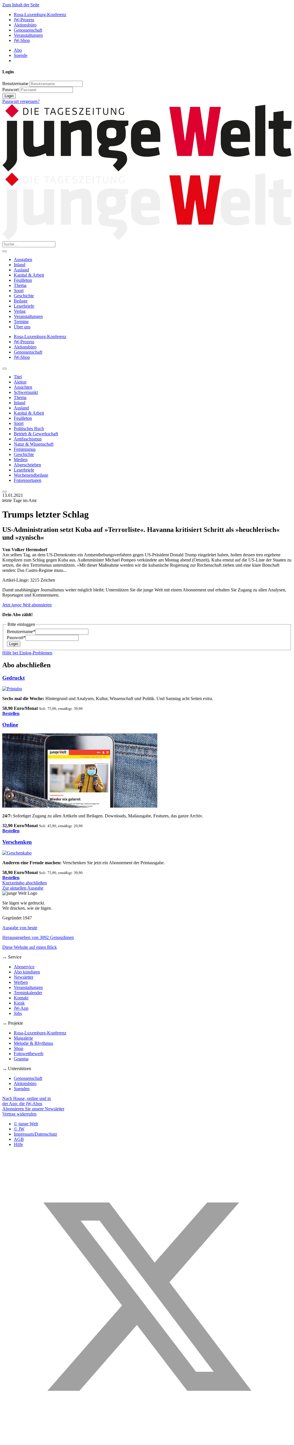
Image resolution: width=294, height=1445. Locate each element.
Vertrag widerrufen (19, 1113)
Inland (19, 264)
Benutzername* (21, 631)
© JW (19, 1128)
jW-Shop (22, 40)
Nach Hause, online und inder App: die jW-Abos (26, 1101)
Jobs (18, 1013)
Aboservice (24, 966)
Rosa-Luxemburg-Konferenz (40, 14)
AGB (19, 1139)
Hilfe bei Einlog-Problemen (27, 652)
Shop (18, 1048)
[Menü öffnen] (4, 251)
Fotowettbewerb (28, 1053)
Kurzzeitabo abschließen (24, 882)
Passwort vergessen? (21, 101)
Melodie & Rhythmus (33, 1043)
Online (10, 725)
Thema (20, 285)
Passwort (10, 89)
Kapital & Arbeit (29, 275)
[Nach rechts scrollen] (4, 491)
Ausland (21, 269)
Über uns (22, 326)
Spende (20, 55)
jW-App (21, 1008)
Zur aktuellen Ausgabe (22, 888)
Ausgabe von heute (19, 927)
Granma (21, 1058)
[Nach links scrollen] (4, 368)
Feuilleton (23, 280)
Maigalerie (23, 1038)
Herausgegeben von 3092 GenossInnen (38, 937)
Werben (21, 982)
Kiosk (19, 1003)
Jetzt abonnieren (27, 604)
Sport (19, 290)
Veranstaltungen (28, 35)
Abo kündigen (27, 971)
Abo (18, 50)
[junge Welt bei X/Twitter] (147, 1440)
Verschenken (17, 842)
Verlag (20, 311)
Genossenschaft (28, 30)
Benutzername (15, 83)
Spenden (22, 1088)
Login (9, 96)
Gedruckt (13, 678)
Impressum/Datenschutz (35, 1134)
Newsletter (23, 977)
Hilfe (18, 1144)
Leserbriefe (24, 306)
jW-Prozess (24, 19)
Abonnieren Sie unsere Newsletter (33, 1108)
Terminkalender (28, 992)
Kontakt (21, 997)
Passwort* (16, 637)
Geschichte (24, 295)
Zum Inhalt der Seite (20, 4)
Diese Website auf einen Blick (29, 947)
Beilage (21, 300)
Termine (21, 321)
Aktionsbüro (25, 24)
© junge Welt (26, 1123)
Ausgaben (23, 259)
